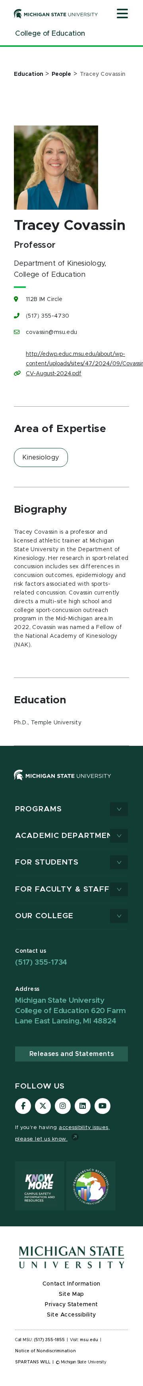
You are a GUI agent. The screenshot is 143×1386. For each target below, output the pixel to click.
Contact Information (71, 1284)
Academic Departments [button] (69, 836)
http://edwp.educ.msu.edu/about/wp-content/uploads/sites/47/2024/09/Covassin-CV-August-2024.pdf (75, 363)
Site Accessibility (71, 1315)
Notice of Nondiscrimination (45, 1351)
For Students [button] (47, 862)
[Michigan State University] (56, 13)
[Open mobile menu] (122, 14)
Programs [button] (38, 809)
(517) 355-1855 (49, 1340)
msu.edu (89, 1340)
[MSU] (62, 783)
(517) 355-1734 (41, 962)
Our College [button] (44, 916)
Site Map (71, 1294)
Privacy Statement (71, 1304)
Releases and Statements (71, 1054)
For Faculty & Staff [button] (62, 889)
